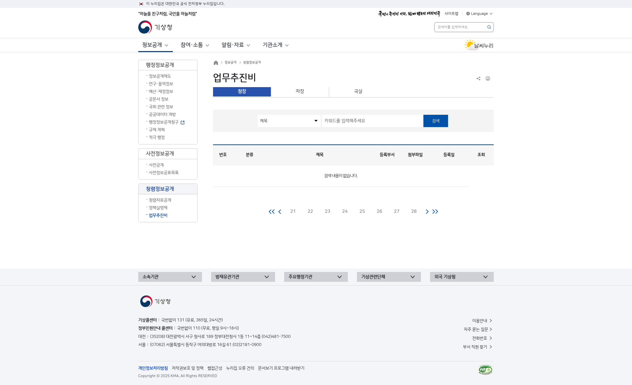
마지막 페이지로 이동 (435, 211)
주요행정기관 (300, 276)
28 (414, 211)
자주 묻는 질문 (476, 329)
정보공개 (152, 45)
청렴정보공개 (252, 62)
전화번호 (480, 338)
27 (396, 211)
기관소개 (272, 45)
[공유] (478, 78)
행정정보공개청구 (163, 122)
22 (310, 211)
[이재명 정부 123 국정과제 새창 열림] (409, 14)
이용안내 (480, 321)
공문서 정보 (158, 99)
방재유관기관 (227, 276)
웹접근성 (214, 368)
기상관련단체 (373, 276)
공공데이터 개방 (162, 114)
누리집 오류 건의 (240, 368)
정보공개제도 (160, 76)
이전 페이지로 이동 (279, 211)
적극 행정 (157, 137)
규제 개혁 (157, 130)
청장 (242, 91)
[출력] (488, 78)
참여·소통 (192, 45)
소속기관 (150, 276)
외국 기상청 (444, 276)
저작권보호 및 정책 (187, 368)
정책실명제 (158, 208)
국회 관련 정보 (161, 107)
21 (293, 211)
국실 (358, 91)
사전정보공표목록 (163, 173)
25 (362, 211)
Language (479, 14)
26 (379, 211)
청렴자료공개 (160, 200)
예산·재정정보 (161, 91)
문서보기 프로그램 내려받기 (281, 368)
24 (345, 211)
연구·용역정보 (161, 84)
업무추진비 (158, 215)
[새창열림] (479, 45)
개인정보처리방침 (153, 368)
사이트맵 (451, 14)
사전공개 (156, 165)
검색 (435, 121)
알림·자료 (233, 45)
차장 (300, 91)
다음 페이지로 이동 (427, 211)
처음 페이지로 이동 (272, 211)
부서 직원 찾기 (475, 347)
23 (327, 211)
